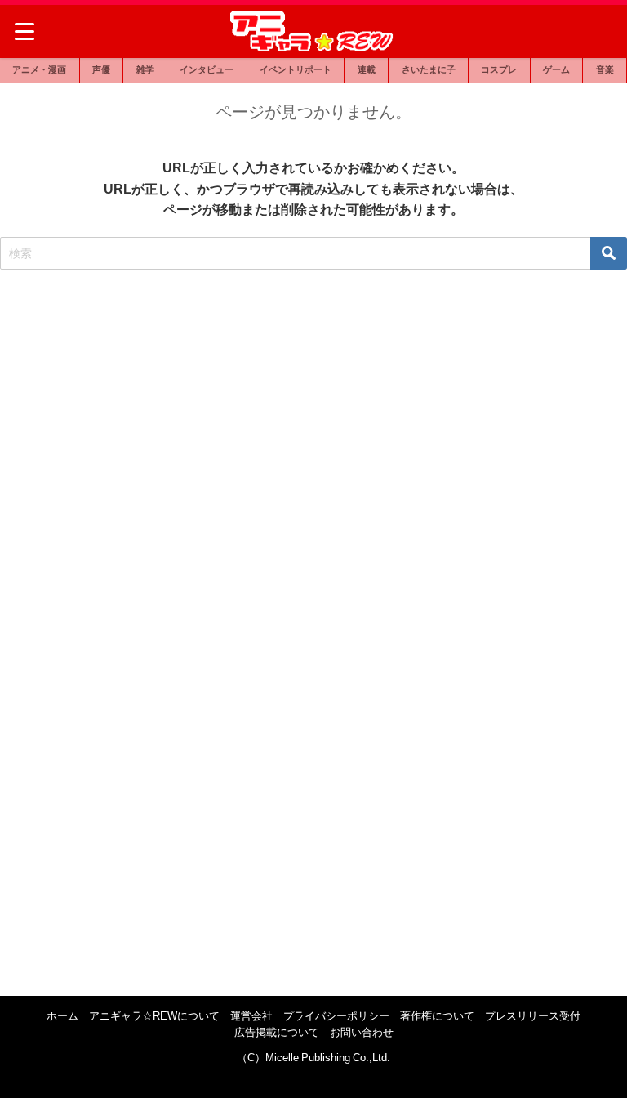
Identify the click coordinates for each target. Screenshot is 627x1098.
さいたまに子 (429, 69)
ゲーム (556, 69)
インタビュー (206, 69)
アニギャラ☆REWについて (154, 1016)
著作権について (437, 1016)
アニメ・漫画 (39, 69)
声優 (101, 69)
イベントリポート (295, 69)
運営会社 (251, 1016)
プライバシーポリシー (336, 1016)
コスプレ (499, 69)
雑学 (145, 69)
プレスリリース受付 (532, 1016)
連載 (367, 69)
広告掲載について (276, 1032)
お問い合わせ (362, 1032)
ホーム (62, 1016)
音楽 (605, 69)
